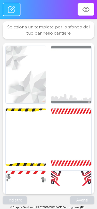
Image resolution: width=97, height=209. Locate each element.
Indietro (15, 200)
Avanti (82, 200)
